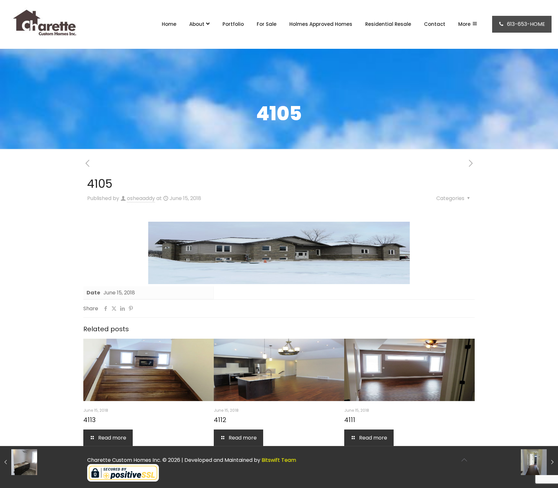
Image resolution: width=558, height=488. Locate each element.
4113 (89, 419)
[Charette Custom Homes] (43, 24)
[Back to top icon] (464, 460)
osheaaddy (141, 198)
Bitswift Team (279, 460)
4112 (220, 419)
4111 (349, 419)
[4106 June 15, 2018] (539, 462)
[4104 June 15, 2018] (18, 462)
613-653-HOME (526, 24)
